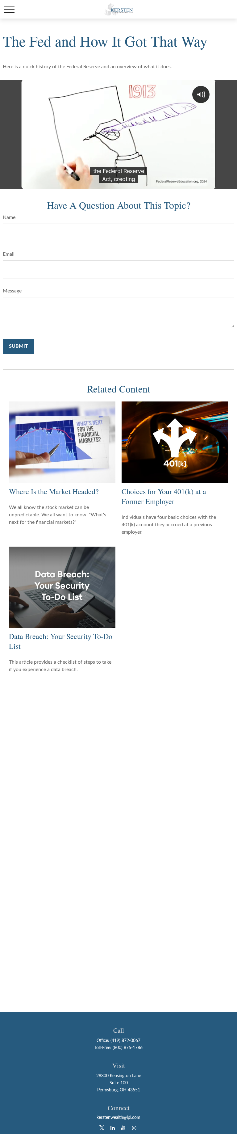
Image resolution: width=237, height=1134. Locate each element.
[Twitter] (102, 1128)
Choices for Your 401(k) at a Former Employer (164, 496)
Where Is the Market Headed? (54, 491)
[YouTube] (123, 1128)
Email (9, 254)
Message (12, 290)
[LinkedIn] (112, 1128)
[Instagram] (134, 1128)
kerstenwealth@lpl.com (118, 1117)
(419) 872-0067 (125, 1041)
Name (9, 217)
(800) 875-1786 (128, 1048)
